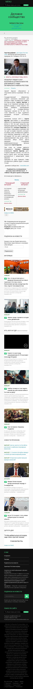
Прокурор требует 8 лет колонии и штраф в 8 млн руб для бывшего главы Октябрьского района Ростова (16, 82)
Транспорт (8, 683)
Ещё (22, 683)
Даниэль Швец (8, 203)
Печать (13, 88)
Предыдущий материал (9, 184)
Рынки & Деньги (9, 686)
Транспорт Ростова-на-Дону (12, 566)
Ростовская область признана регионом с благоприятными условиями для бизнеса (9, 194)
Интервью (8, 685)
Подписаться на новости (11, 563)
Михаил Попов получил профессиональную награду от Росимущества (15, 483)
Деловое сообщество (16, 15)
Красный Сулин (16, 28)
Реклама (6, 559)
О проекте (7, 556)
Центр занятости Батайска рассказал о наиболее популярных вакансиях (15, 447)
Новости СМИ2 (9, 213)
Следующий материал (25, 184)
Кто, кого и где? (8, 681)
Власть (7, 39)
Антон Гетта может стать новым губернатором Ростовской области (16, 517)
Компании (16, 683)
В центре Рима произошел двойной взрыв (22, 190)
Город (16, 681)
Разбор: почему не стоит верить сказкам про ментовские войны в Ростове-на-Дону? (16, 390)
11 (6, 215)
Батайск (16, 26)
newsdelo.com (24, 165)
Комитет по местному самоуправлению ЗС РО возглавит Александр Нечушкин (16, 355)
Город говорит (17, 685)
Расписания (19, 686)
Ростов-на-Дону (16, 25)
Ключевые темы (17, 77)
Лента (11, 40)
